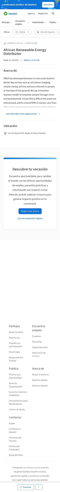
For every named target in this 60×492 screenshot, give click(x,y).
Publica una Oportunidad (15, 376)
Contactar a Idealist (15, 430)
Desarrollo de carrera (39, 354)
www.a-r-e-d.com (31, 60)
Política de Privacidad (14, 448)
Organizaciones (40, 347)
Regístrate (43, 13)
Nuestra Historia (40, 374)
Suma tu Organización (15, 385)
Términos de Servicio (15, 439)
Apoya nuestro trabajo (16, 359)
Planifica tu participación (15, 345)
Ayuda (12, 423)
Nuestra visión (16, 332)
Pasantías (37, 341)
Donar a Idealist (40, 385)
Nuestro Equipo (40, 380)
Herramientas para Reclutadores (18, 402)
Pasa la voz (14, 337)
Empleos (36, 336)
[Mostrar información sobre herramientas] (36, 43)
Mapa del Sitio (16, 455)
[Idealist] (10, 13)
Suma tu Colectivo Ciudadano (18, 393)
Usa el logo (14, 352)
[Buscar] (53, 13)
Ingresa (31, 13)
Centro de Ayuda (17, 409)
